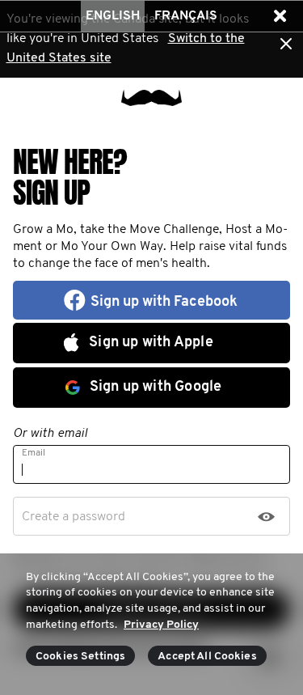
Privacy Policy (161, 625)
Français (185, 16)
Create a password (73, 517)
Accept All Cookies (207, 657)
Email (33, 453)
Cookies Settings (80, 657)
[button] (279, 16)
